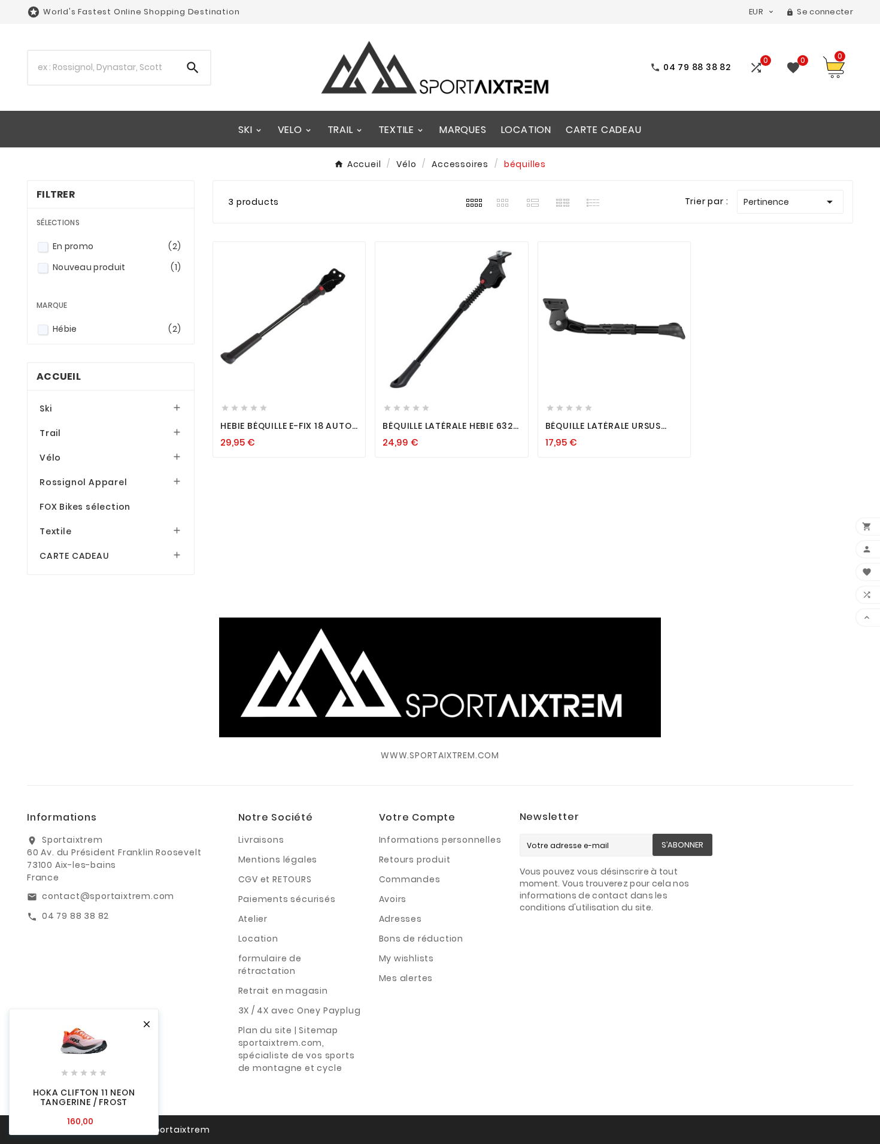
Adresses (400, 919)
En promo (117, 246)
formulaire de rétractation (270, 964)
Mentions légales (278, 859)
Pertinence (790, 202)
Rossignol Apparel (84, 482)
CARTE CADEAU (75, 556)
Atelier (253, 919)
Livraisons (261, 840)
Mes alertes (406, 978)
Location (258, 939)
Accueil (59, 376)
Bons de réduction (421, 939)
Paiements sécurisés (287, 899)
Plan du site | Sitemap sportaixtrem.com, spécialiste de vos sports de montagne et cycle (296, 1049)
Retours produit (415, 859)
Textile (56, 531)
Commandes (410, 879)
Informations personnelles (440, 840)
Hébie (117, 329)
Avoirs (393, 899)
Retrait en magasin (283, 991)
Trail (50, 433)
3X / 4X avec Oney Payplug (299, 1010)
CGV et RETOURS (275, 879)
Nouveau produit (117, 267)
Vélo (50, 458)
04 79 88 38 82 (75, 916)
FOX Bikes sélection (85, 507)
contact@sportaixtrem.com (108, 896)
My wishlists (407, 958)
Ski (45, 408)
